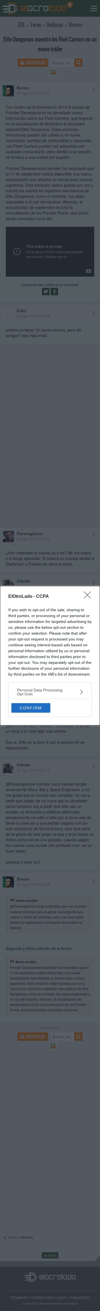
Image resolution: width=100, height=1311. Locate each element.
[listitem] (50, 692)
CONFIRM (31, 708)
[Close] (89, 596)
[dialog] (50, 655)
